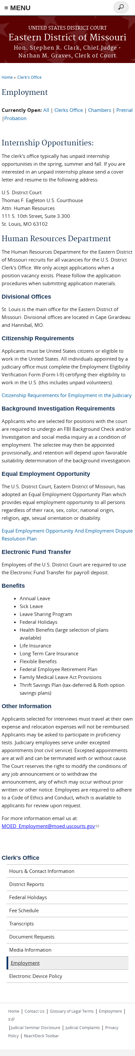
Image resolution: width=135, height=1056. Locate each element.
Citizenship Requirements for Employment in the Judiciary (67, 395)
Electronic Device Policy (35, 976)
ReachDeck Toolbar (41, 1035)
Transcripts (21, 923)
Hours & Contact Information (41, 871)
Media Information (30, 949)
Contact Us (35, 1011)
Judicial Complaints (83, 1027)
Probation (15, 118)
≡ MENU (17, 7)
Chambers (99, 110)
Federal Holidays (28, 897)
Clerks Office (68, 110)
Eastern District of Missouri (67, 37)
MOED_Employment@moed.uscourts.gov (50, 826)
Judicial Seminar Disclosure (35, 1027)
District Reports (26, 884)
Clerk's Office (29, 77)
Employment (25, 963)
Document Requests (31, 936)
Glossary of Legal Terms (72, 1011)
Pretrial (124, 110)
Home (7, 77)
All (46, 110)
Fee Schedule (24, 910)
